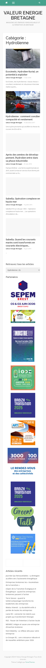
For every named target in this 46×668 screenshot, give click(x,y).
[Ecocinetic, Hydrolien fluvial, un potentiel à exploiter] (23, 58)
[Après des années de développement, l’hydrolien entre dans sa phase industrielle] (23, 142)
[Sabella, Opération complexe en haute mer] (23, 186)
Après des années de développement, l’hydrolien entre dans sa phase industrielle (22, 157)
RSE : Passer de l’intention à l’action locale (23, 620)
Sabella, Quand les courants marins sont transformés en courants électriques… (21, 242)
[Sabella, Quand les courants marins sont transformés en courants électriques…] (23, 227)
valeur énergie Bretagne (14, 78)
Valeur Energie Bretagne (23, 15)
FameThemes (30, 662)
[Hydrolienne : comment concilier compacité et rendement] (23, 102)
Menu (12, 3)
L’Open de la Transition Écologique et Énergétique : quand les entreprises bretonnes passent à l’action (21, 592)
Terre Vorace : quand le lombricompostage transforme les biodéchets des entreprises (20, 601)
